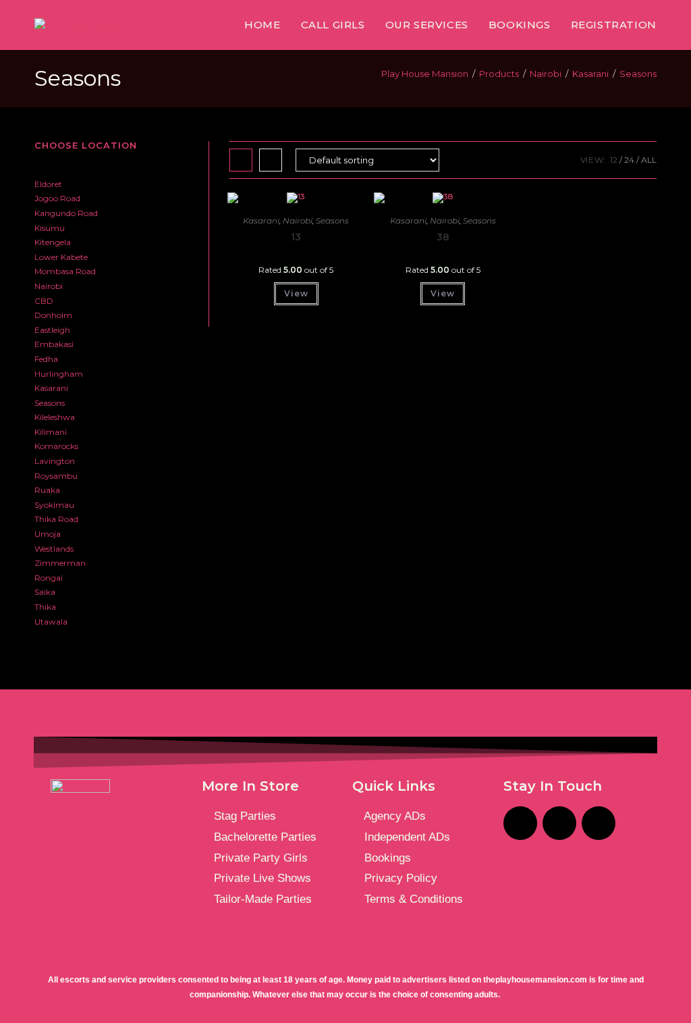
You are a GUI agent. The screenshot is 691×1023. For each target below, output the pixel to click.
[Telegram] (559, 823)
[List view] (270, 160)
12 (613, 160)
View (296, 293)
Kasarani (261, 220)
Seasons (638, 73)
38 (443, 237)
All (649, 160)
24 (629, 160)
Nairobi (297, 220)
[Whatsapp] (598, 823)
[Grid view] (240, 160)
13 (296, 237)
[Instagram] (520, 823)
